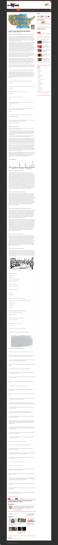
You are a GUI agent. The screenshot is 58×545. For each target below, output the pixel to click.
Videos (28, 9)
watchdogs (20, 501)
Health (39, 72)
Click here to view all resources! (13, 496)
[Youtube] (45, 1)
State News (39, 80)
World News (25, 9)
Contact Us (37, 9)
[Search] (50, 1)
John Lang (14, 501)
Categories (14, 9)
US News (22, 9)
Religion (39, 77)
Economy (39, 68)
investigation (10, 501)
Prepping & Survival (40, 76)
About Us (34, 9)
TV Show (11, 9)
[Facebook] (48, 542)
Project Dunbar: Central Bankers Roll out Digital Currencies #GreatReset (30, 524)
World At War (39, 89)
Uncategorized (40, 84)
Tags (47, 39)
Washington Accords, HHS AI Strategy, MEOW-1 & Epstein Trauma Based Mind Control (45, 59)
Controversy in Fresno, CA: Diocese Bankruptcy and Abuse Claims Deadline (13, 524)
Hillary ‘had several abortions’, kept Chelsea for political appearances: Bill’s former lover (30, 514)
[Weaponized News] (13, 5)
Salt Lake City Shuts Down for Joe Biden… (13, 514)
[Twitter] (44, 1)
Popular (41, 39)
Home (8, 10)
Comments (44, 39)
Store (31, 9)
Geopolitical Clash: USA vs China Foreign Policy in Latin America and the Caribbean (45, 46)
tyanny (17, 501)
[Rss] (47, 542)
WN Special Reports (40, 88)
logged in (16, 538)
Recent (38, 39)
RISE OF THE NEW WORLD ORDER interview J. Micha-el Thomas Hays (22, 532)
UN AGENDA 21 (11, 531)
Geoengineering (40, 71)
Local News (18, 9)
